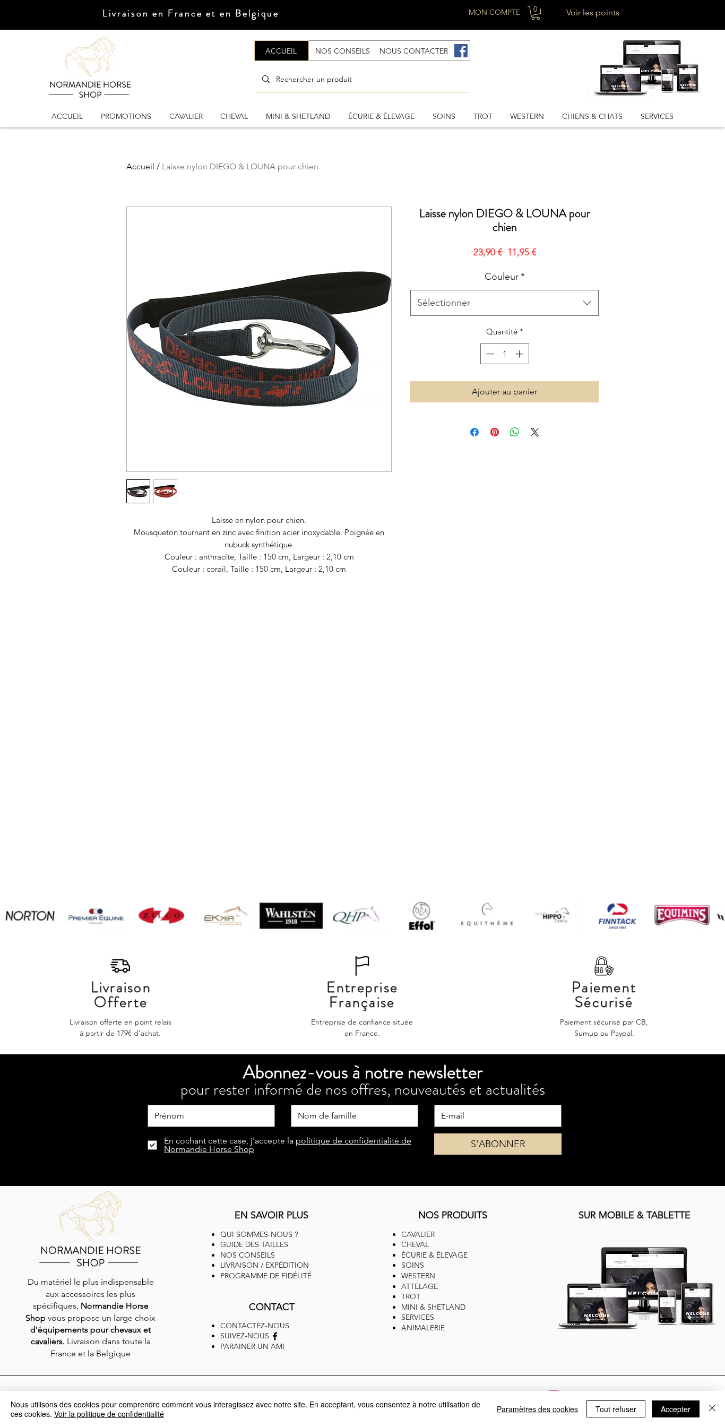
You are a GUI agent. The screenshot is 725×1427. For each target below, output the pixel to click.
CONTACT (272, 1307)
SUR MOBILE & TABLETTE (635, 1215)
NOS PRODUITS (452, 1215)
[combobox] (504, 303)
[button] (535, 13)
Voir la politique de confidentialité (109, 1413)
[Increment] (520, 354)
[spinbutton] (504, 354)
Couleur (505, 276)
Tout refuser (615, 1409)
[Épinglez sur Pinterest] (494, 432)
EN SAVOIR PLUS (271, 1215)
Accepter (676, 1409)
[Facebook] (461, 50)
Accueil (140, 166)
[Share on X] (535, 432)
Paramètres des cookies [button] (537, 1409)
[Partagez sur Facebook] (474, 432)
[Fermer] (712, 1409)
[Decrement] (489, 354)
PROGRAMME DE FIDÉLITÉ (266, 1275)
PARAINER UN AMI (252, 1346)
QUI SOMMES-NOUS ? (259, 1234)
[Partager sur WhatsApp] (514, 432)
